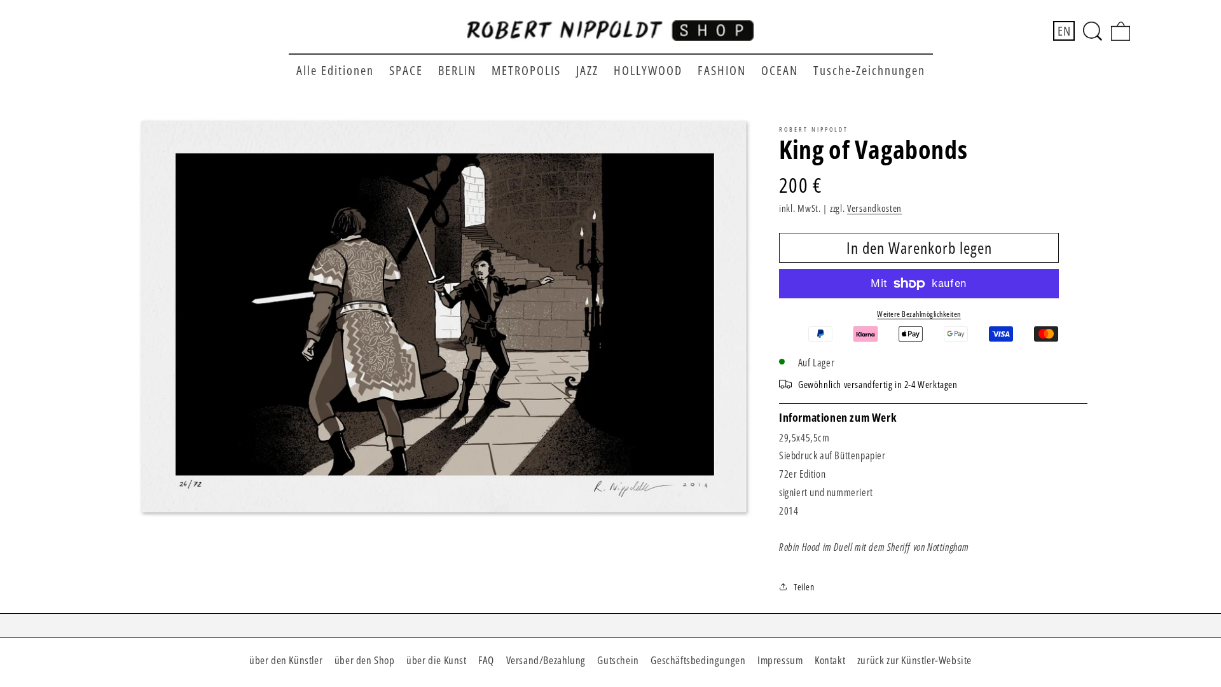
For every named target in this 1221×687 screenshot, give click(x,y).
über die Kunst (436, 660)
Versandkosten (874, 208)
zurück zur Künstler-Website (914, 660)
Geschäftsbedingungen (698, 660)
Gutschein (617, 660)
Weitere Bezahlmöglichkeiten (919, 314)
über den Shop (365, 660)
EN (1064, 30)
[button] (1092, 31)
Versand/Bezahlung (546, 660)
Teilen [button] (804, 587)
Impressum (780, 660)
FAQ (486, 660)
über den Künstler (285, 660)
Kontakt (830, 660)
